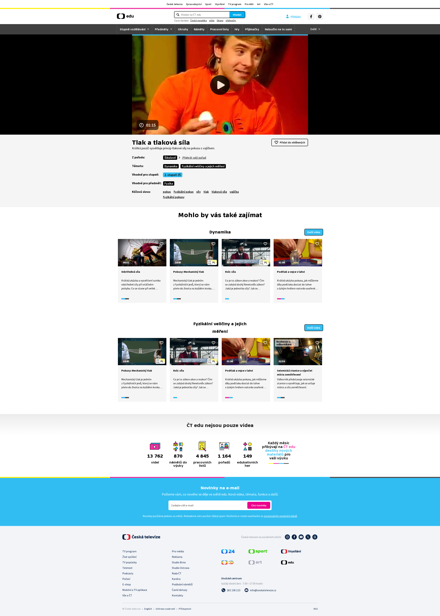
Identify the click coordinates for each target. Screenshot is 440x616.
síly (198, 192)
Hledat (237, 14)
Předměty (161, 29)
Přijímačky (252, 29)
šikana (220, 20)
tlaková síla (219, 192)
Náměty (199, 29)
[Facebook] (311, 16)
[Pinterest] (319, 16)
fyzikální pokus (184, 192)
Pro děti (249, 4)
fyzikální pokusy (173, 197)
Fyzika (168, 183)
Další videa (313, 232)
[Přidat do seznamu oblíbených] (161, 243)
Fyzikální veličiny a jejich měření (203, 166)
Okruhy (183, 29)
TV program (234, 4)
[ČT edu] (125, 17)
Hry (237, 29)
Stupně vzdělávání (132, 29)
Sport (208, 4)
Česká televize (175, 4)
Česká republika (198, 20)
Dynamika (170, 166)
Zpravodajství (194, 4)
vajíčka (234, 192)
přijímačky (231, 20)
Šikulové (170, 158)
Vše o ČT (268, 4)
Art (259, 4)
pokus (167, 192)
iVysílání (220, 4)
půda (211, 20)
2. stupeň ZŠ (172, 175)
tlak (206, 192)
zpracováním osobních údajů (280, 516)
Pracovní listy (219, 29)
